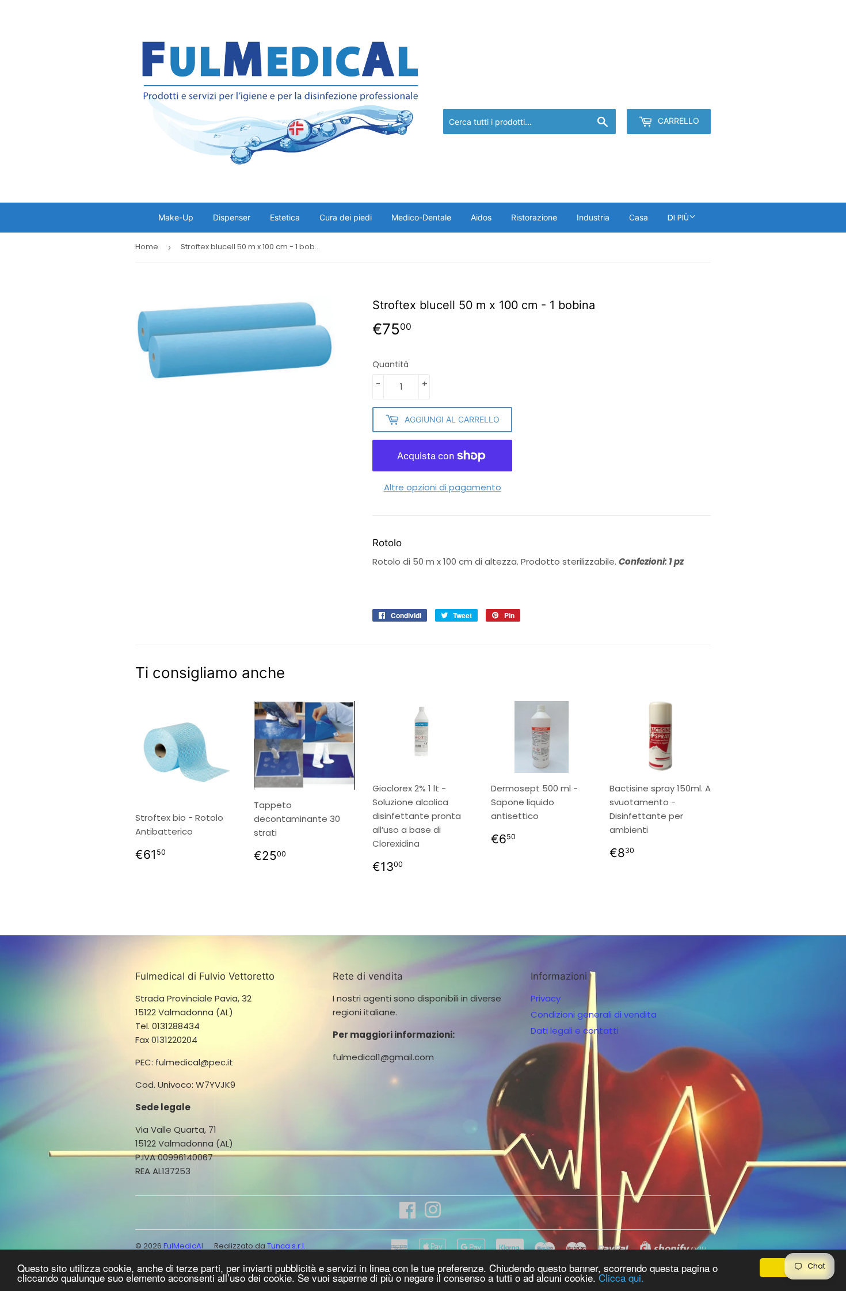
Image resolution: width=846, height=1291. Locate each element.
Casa (638, 217)
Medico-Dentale (421, 217)
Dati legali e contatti (575, 1031)
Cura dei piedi (345, 217)
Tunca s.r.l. (286, 1245)
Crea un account (677, 94)
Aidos (481, 217)
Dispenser (231, 217)
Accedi (616, 94)
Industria (593, 217)
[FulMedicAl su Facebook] (407, 1214)
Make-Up (175, 217)
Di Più (678, 217)
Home (146, 246)
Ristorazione (534, 217)
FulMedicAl (183, 1245)
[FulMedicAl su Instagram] (432, 1214)
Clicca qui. (621, 1277)
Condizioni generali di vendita (594, 1014)
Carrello (677, 120)
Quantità (390, 364)
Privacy (546, 998)
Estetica (285, 217)
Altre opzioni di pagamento (442, 487)
